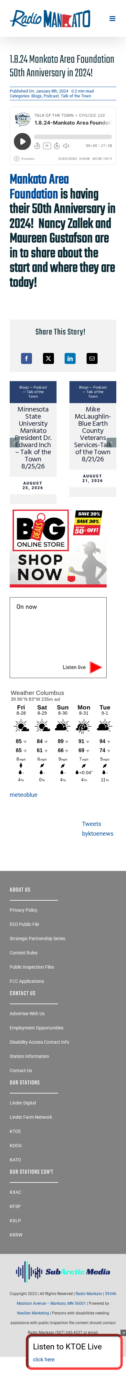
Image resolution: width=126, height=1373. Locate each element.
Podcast (51, 95)
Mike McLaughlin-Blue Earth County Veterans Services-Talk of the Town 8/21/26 (93, 434)
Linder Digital (23, 1102)
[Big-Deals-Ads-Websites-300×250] (58, 509)
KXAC (15, 1192)
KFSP (15, 1206)
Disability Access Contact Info (39, 1042)
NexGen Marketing (33, 1313)
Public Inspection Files (32, 967)
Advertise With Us (27, 1013)
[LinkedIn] (70, 358)
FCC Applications (27, 981)
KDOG (16, 1145)
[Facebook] (26, 358)
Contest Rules (23, 952)
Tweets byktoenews (97, 828)
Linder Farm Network (31, 1117)
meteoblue (23, 794)
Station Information (29, 1056)
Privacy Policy (23, 910)
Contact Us (21, 1070)
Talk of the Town (76, 95)
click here (43, 1360)
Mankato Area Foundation (39, 187)
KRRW (16, 1234)
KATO (15, 1159)
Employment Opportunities (36, 1027)
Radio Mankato (89, 1293)
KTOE (15, 1131)
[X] (48, 358)
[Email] (92, 358)
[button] (14, 442)
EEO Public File (24, 924)
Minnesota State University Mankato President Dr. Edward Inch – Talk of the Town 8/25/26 (33, 438)
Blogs (36, 95)
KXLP (15, 1220)
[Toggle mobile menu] (113, 18)
